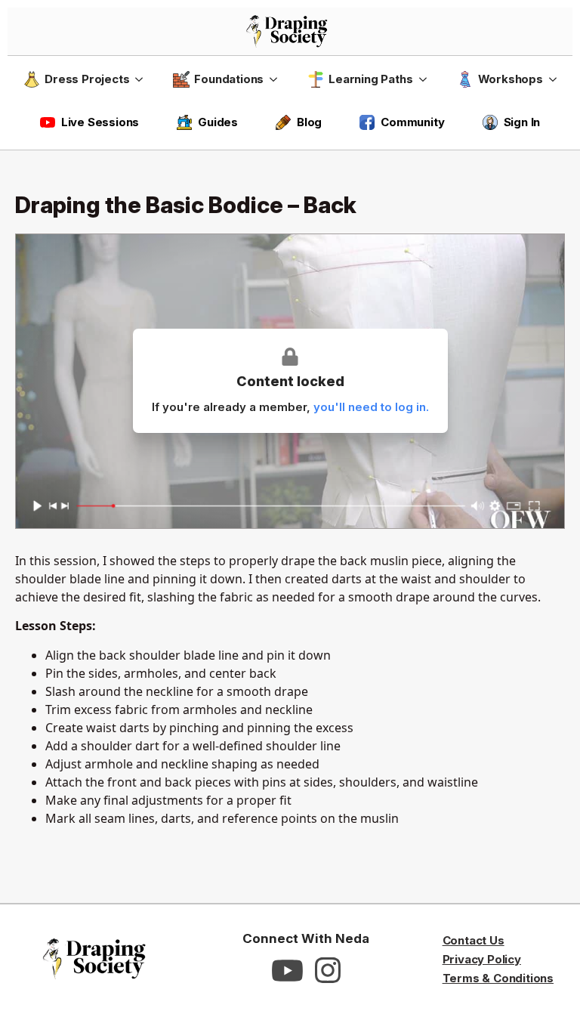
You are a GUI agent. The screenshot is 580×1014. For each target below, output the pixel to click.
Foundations (229, 79)
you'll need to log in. (371, 407)
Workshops (510, 79)
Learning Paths (370, 79)
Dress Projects (87, 79)
